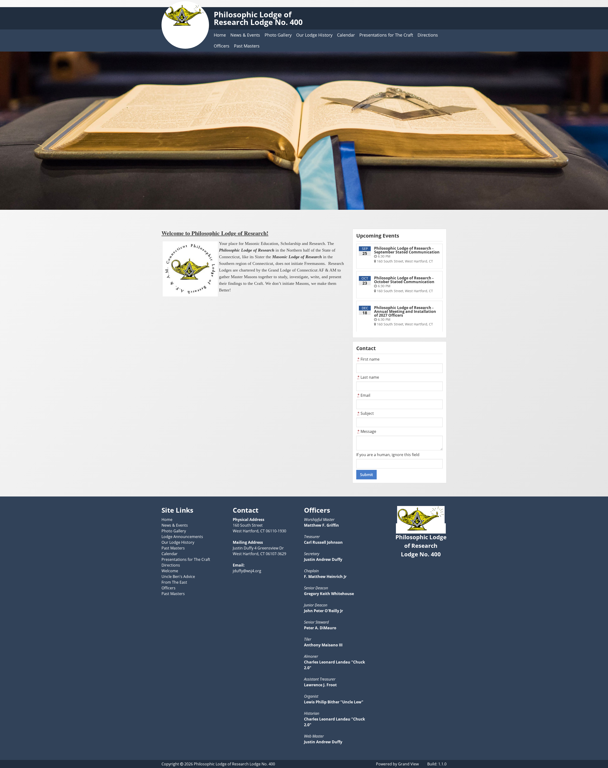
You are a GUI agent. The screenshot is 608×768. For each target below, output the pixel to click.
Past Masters (247, 46)
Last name (368, 377)
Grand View (408, 764)
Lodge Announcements (182, 536)
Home (220, 35)
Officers (221, 46)
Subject (365, 413)
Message (366, 431)
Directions (428, 35)
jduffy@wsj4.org (247, 570)
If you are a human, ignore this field (387, 454)
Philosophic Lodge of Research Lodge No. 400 (258, 18)
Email (363, 395)
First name (368, 359)
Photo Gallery (278, 35)
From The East (174, 582)
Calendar (346, 35)
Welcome (170, 570)
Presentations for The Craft (386, 35)
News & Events (245, 35)
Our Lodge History (314, 35)
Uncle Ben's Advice (178, 576)
